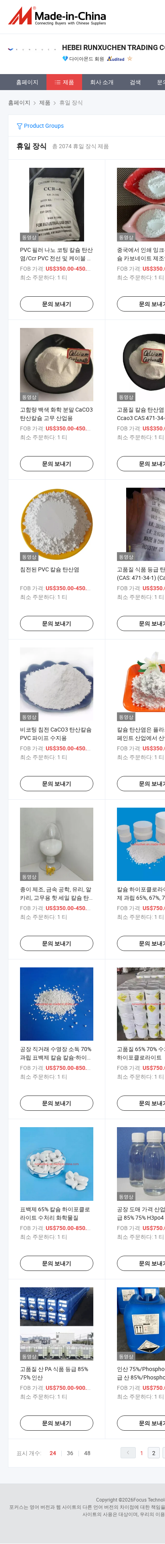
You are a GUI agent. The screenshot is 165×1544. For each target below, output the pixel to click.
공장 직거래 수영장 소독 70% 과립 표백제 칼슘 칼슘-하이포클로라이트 (56, 1057)
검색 (135, 82)
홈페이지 (27, 82)
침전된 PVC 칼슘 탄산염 (49, 569)
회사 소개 (102, 82)
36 (70, 1453)
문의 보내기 (56, 304)
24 (53, 1453)
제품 (68, 82)
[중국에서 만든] (58, 15)
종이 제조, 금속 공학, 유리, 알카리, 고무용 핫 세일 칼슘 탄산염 (55, 897)
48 (87, 1453)
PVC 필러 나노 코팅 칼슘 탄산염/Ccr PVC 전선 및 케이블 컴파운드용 (56, 258)
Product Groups (43, 125)
